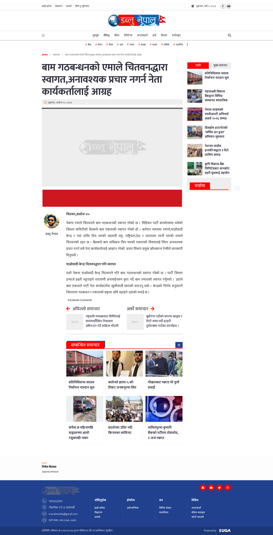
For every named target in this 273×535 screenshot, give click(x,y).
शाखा (143, 45)
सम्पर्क (69, 6)
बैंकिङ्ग (106, 35)
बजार (154, 45)
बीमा (116, 35)
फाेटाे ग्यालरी (197, 517)
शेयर (100, 45)
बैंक (89, 45)
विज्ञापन (58, 6)
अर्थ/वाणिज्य (133, 508)
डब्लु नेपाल (52, 234)
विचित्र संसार (165, 508)
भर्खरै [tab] (198, 65)
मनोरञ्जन (176, 35)
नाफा (132, 45)
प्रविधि (166, 45)
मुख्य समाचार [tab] (220, 65)
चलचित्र (179, 45)
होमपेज (45, 55)
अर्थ (154, 35)
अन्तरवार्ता (142, 35)
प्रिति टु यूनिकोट (82, 6)
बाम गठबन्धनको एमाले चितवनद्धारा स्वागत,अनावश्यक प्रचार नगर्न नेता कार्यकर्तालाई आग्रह (105, 80)
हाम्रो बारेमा (47, 6)
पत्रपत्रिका (163, 512)
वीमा (111, 45)
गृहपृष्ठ (95, 35)
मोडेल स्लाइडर (198, 512)
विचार (164, 35)
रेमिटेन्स (128, 35)
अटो (121, 45)
